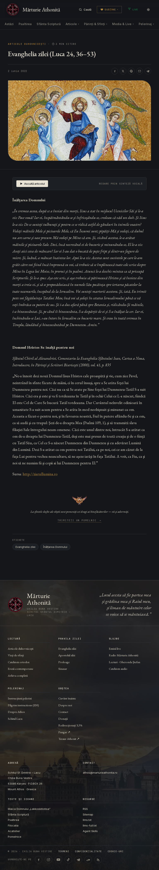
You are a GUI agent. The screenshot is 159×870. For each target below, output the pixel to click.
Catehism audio (118, 669)
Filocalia (13, 825)
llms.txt (87, 819)
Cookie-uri (116, 851)
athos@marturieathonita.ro (100, 772)
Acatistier (14, 831)
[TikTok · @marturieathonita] (68, 859)
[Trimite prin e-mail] (139, 71)
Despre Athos (16, 712)
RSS (85, 809)
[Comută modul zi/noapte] (148, 9)
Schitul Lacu (15, 719)
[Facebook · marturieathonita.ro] (38, 859)
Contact (63, 712)
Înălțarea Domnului (55, 546)
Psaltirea (25, 24)
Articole (72, 24)
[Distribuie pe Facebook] (114, 71)
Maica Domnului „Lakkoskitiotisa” (29, 809)
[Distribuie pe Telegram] (148, 71)
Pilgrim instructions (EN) (23, 705)
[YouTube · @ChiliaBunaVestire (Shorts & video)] (58, 859)
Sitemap (88, 814)
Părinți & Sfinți (95, 24)
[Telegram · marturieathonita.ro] (78, 859)
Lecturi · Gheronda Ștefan (124, 662)
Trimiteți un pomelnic (80, 520)
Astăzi (9, 24)
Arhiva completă (18, 675)
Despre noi (65, 705)
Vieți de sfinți (16, 655)
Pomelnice (14, 836)
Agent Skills (90, 831)
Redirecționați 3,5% (70, 725)
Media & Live (123, 24)
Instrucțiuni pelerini (20, 698)
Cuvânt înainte (67, 698)
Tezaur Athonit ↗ (69, 739)
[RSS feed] (98, 859)
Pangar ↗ (64, 732)
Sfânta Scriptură (48, 24)
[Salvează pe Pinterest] (131, 71)
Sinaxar (62, 669)
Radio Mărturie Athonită (123, 655)
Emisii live (115, 648)
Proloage (64, 662)
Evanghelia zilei (25, 546)
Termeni (63, 851)
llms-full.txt (90, 825)
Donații (63, 719)
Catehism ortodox (18, 662)
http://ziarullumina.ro (40, 474)
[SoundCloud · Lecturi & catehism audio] (88, 859)
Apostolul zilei (66, 655)
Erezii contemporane (20, 669)
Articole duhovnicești (27, 44)
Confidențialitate (88, 851)
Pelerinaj (146, 24)
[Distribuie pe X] (123, 71)
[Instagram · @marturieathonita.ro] (48, 859)
